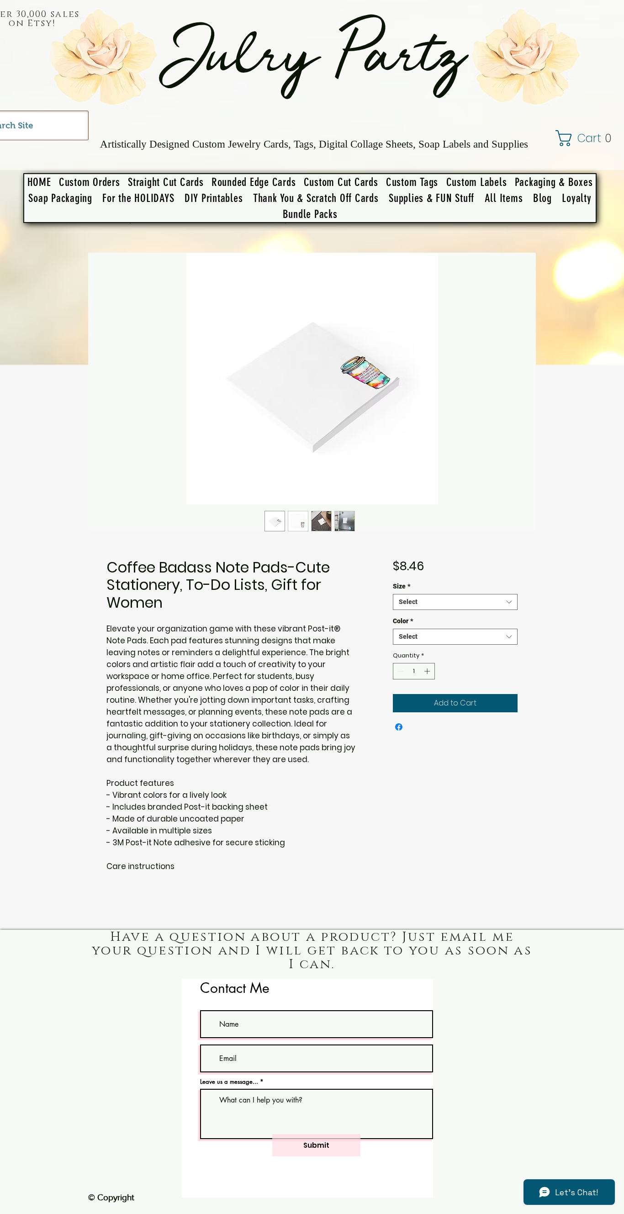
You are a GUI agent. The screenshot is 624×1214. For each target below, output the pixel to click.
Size (402, 586)
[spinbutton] (414, 671)
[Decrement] (399, 671)
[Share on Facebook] (398, 726)
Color (403, 621)
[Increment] (428, 671)
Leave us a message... (229, 1082)
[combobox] (455, 602)
